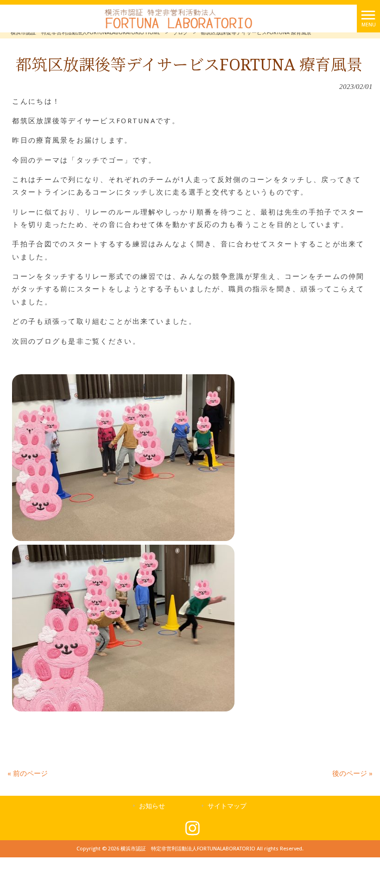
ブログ (180, 33)
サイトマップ (227, 806)
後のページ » (352, 773)
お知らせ (152, 806)
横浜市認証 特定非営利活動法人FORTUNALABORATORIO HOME (85, 33)
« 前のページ (27, 773)
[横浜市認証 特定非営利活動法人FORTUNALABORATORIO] (178, 18)
